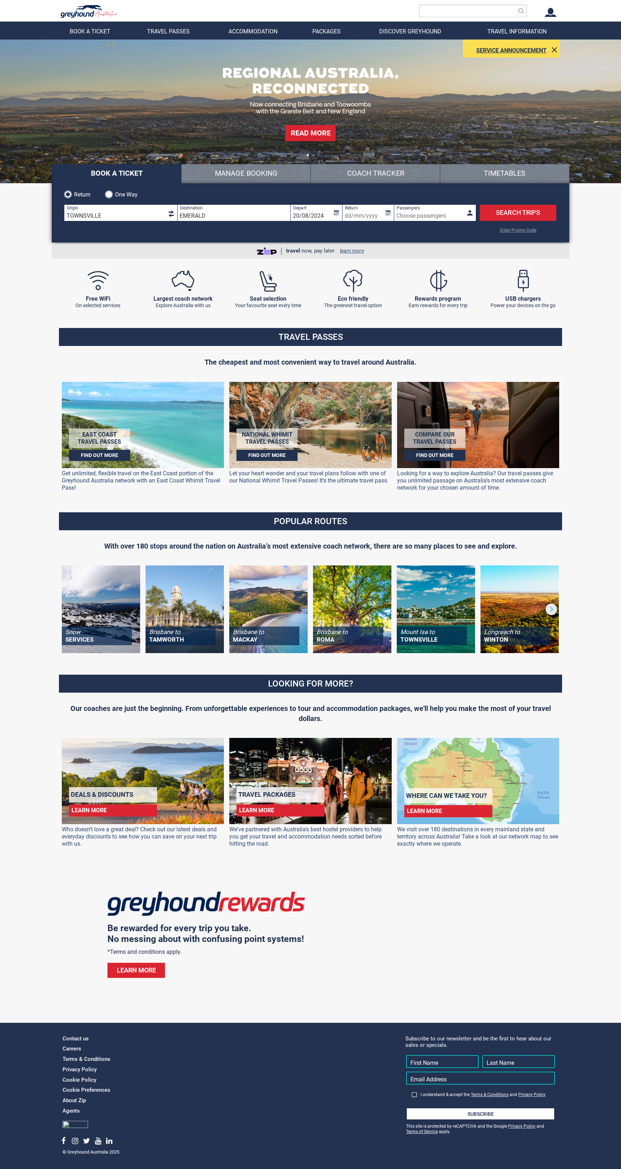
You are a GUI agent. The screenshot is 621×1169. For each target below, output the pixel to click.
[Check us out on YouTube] (98, 1141)
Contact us (76, 1038)
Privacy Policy (80, 1069)
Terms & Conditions (86, 1059)
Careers (72, 1048)
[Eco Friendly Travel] (353, 280)
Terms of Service (422, 1131)
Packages (326, 31)
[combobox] (473, 11)
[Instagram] (75, 1141)
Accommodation (253, 31)
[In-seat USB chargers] (523, 280)
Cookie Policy (79, 1080)
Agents (71, 1111)
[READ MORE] (310, 144)
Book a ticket (90, 31)
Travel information (517, 31)
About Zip (74, 1100)
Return (82, 194)
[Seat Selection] (268, 280)
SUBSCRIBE (481, 1114)
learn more (352, 251)
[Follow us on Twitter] (86, 1141)
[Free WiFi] (98, 280)
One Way (126, 194)
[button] (307, 155)
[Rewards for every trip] (438, 280)
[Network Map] (183, 280)
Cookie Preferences (86, 1090)
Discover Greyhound (410, 31)
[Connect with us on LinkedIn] (109, 1141)
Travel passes (168, 31)
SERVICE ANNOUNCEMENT (511, 50)
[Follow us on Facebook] (64, 1141)
